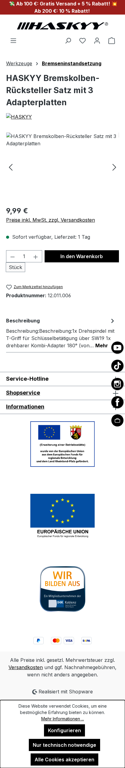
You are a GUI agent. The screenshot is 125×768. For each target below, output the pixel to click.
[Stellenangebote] (117, 420)
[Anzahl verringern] (12, 256)
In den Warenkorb (81, 256)
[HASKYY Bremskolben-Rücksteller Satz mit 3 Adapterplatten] (62, 167)
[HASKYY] (62, 116)
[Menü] (13, 40)
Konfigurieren (64, 730)
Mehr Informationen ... (62, 718)
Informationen (25, 406)
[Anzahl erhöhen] (35, 256)
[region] (62, 167)
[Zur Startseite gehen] (62, 25)
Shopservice (23, 392)
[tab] (61, 333)
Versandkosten (25, 667)
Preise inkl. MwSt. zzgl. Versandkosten (50, 220)
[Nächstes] (114, 167)
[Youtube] (117, 348)
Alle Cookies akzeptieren (64, 759)
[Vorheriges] (10, 167)
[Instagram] (117, 384)
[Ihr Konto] (97, 40)
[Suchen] (68, 40)
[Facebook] (117, 402)
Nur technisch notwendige (64, 745)
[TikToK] (117, 366)
